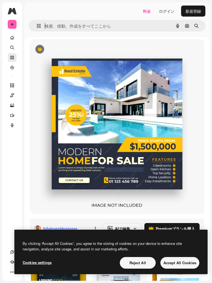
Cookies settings (37, 262)
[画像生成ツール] (12, 105)
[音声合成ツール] (12, 125)
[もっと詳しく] (12, 67)
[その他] (12, 272)
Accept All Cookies (179, 262)
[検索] (12, 47)
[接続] (12, 252)
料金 (147, 11)
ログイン (166, 11)
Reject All (137, 262)
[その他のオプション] (95, 228)
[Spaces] (12, 95)
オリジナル (67, 50)
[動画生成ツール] (12, 115)
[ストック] (12, 57)
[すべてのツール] (12, 85)
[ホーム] (12, 37)
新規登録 (193, 11)
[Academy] (12, 262)
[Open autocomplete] (36, 26)
